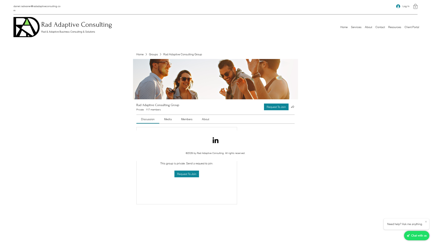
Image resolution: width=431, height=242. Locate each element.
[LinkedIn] (215, 140)
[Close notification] (426, 221)
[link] (148, 119)
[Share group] (293, 107)
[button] (415, 6)
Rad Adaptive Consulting (76, 24)
